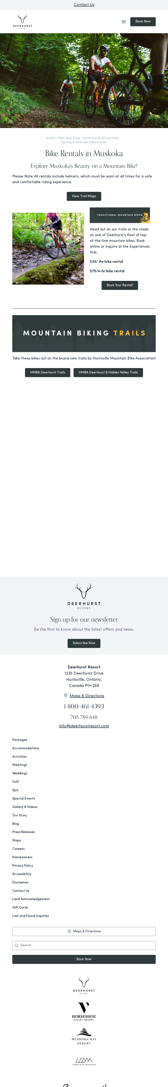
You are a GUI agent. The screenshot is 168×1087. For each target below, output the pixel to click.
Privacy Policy (22, 865)
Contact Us (84, 5)
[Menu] (124, 22)
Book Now (143, 21)
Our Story (19, 815)
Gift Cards (20, 907)
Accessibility (21, 874)
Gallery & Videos (24, 807)
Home (50, 138)
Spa (15, 790)
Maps (16, 840)
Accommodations (25, 748)
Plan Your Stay (69, 138)
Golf (15, 782)
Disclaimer (20, 882)
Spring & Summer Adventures (84, 142)
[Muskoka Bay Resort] (84, 1036)
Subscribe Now (84, 643)
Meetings (19, 765)
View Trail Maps (84, 196)
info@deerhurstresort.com (84, 726)
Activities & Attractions (101, 138)
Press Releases (23, 832)
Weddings (19, 773)
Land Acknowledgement (31, 899)
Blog (15, 824)
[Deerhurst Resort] (84, 986)
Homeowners (22, 857)
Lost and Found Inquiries (30, 916)
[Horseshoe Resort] (84, 1011)
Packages (19, 740)
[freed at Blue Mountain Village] (84, 1061)
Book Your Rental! (120, 285)
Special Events (23, 798)
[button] (16, 945)
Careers (18, 849)
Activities (19, 757)
